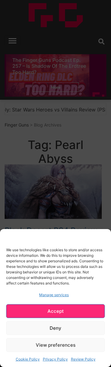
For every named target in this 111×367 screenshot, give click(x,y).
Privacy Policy (55, 359)
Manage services (54, 294)
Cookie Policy (28, 359)
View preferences (56, 345)
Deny (55, 328)
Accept (55, 311)
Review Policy (83, 359)
